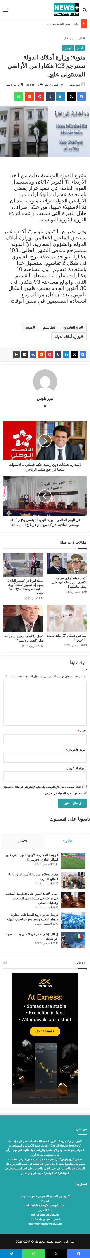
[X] (74, 354)
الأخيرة (67, 841)
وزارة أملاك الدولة (68, 336)
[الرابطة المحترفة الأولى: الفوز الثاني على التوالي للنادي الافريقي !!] (73, 861)
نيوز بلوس (74, 84)
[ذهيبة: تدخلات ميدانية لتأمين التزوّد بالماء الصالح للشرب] (73, 880)
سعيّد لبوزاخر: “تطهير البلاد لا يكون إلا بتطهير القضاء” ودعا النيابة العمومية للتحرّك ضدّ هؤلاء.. (25, 587)
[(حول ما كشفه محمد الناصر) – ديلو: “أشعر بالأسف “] (23, 618)
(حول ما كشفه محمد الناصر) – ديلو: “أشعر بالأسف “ (24, 638)
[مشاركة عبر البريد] (24, 354)
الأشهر (22, 841)
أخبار (66, 38)
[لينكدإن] (66, 354)
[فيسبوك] (83, 354)
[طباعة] (16, 354)
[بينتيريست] (49, 354)
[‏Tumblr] (58, 354)
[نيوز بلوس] (66, 9)
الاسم (82, 731)
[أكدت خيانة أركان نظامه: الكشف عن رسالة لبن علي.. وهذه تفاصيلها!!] (67, 563)
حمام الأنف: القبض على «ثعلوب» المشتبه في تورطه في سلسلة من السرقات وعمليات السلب (32, 898)
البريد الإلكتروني (76, 749)
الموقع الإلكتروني (76, 768)
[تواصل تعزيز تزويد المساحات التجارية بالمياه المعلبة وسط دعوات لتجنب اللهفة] (73, 920)
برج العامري (72, 327)
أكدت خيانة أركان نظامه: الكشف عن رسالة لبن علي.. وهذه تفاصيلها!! (69, 582)
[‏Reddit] (41, 354)
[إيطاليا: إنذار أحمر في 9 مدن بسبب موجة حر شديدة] (73, 940)
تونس (68, 48)
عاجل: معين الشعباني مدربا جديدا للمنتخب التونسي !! (46, 23)
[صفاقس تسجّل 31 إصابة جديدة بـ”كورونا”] (67, 618)
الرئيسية (77, 38)
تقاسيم (48, 327)
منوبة (29, 327)
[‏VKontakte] (33, 354)
